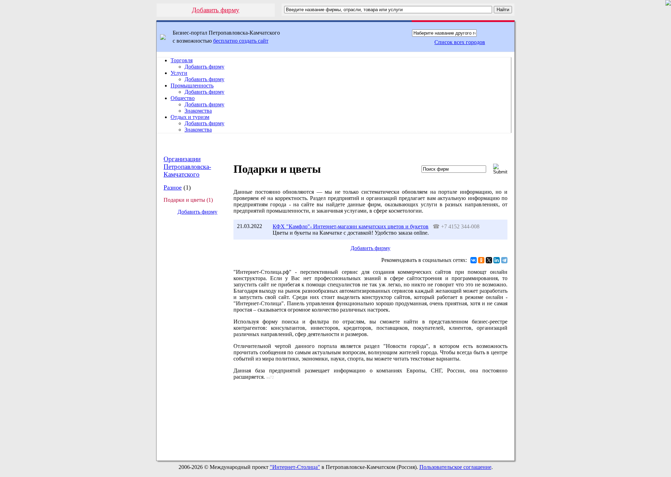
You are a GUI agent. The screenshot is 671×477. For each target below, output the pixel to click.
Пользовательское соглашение (455, 467)
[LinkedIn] (496, 260)
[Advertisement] (192, 338)
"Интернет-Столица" (295, 467)
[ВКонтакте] (473, 260)
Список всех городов (459, 42)
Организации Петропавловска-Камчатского (187, 166)
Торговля (182, 60)
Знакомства (198, 111)
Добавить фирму (215, 10)
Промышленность (192, 85)
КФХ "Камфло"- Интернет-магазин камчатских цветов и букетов (350, 226)
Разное (173, 187)
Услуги (179, 73)
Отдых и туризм (190, 117)
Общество (183, 98)
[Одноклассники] (481, 260)
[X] (489, 260)
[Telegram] (504, 260)
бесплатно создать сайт (240, 41)
